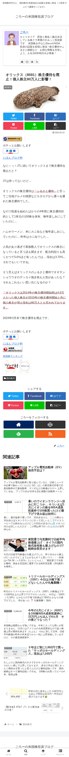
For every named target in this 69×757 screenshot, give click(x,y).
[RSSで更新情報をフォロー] (37, 62)
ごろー (24, 32)
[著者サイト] (22, 62)
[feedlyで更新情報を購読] (32, 62)
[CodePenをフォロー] (27, 62)
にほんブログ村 (13, 157)
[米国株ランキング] (12, 350)
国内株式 (10, 378)
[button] (62, 467)
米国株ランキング (13, 356)
